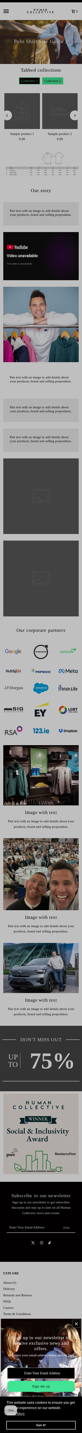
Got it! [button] (41, 1425)
